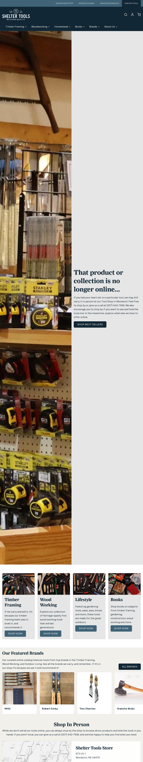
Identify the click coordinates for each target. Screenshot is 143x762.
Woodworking (39, 26)
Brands (93, 26)
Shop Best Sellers (90, 324)
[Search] (124, 14)
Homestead (61, 26)
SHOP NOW (15, 633)
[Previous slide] (129, 676)
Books (78, 26)
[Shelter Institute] (16, 14)
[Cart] (138, 14)
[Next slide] (137, 676)
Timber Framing (15, 26)
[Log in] (131, 14)
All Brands (129, 666)
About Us (109, 26)
